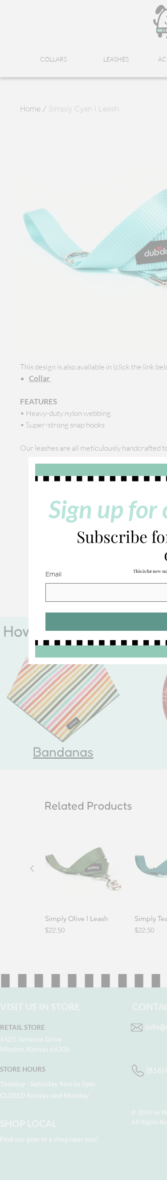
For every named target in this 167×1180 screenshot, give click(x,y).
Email (53, 574)
